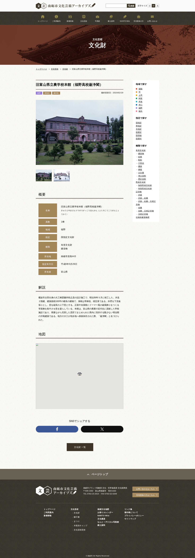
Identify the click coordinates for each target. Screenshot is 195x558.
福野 (140, 108)
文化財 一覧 (80, 447)
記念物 (139, 192)
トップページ (43, 21)
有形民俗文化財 (145, 189)
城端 (140, 89)
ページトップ (100, 474)
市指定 (139, 129)
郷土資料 (111, 21)
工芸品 (141, 163)
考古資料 (142, 176)
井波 (140, 102)
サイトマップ (130, 519)
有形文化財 (141, 150)
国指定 (139, 123)
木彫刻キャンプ (80, 525)
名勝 (140, 208)
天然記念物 (143, 214)
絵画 (140, 157)
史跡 (140, 195)
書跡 (140, 166)
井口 (140, 105)
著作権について (131, 512)
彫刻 (140, 160)
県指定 (139, 126)
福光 (140, 111)
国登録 (139, 135)
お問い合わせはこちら (145, 489)
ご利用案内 (56, 21)
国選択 (139, 139)
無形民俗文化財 (145, 185)
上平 (140, 95)
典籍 (140, 169)
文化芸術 (83, 21)
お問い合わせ (152, 21)
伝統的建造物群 (143, 217)
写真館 (97, 21)
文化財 (65, 69)
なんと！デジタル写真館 (108, 522)
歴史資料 (142, 179)
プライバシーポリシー (134, 516)
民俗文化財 (141, 182)
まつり (77, 521)
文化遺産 (101, 519)
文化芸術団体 (79, 530)
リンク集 (128, 509)
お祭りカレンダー (105, 512)
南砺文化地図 (103, 509)
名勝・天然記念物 (146, 211)
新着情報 (70, 21)
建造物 (141, 154)
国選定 (139, 132)
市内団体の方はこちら (145, 495)
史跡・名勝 (143, 198)
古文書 (141, 173)
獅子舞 (77, 517)
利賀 (140, 98)
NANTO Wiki (125, 21)
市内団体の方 (139, 21)
